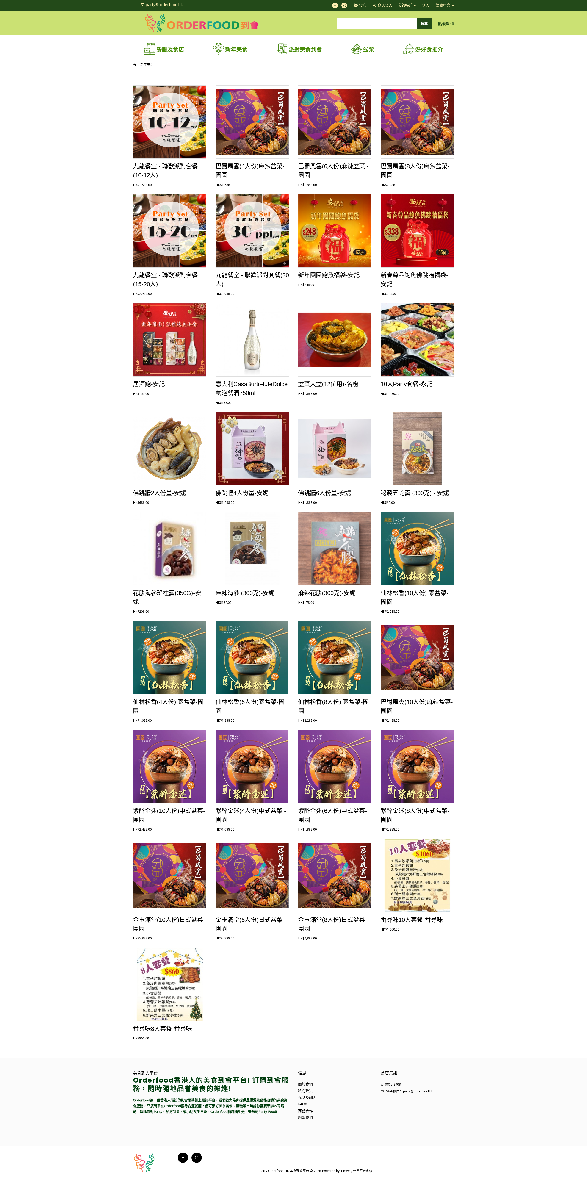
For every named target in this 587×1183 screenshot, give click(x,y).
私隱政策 (305, 1090)
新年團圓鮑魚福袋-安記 (329, 275)
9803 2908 (393, 1084)
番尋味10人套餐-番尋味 (412, 919)
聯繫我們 (305, 1117)
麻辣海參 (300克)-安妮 (245, 593)
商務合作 (305, 1110)
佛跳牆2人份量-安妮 (159, 493)
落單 (169, 126)
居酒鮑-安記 (149, 384)
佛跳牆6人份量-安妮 (324, 493)
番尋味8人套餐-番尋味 (162, 1028)
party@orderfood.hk (418, 1091)
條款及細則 (307, 1097)
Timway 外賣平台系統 (356, 1171)
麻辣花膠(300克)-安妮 (327, 593)
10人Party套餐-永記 (407, 384)
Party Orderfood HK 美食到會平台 (284, 1171)
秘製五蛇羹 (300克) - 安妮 (415, 493)
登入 (425, 5)
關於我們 (305, 1084)
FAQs (302, 1104)
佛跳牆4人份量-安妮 (242, 493)
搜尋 (424, 23)
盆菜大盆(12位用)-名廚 (328, 384)
